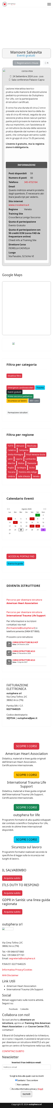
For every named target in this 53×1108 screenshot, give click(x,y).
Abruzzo (20, 445)
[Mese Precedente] (9, 509)
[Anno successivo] (45, 509)
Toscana (11, 472)
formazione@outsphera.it (21, 628)
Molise (21, 463)
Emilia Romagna (15, 454)
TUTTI (10, 445)
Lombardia (30, 459)
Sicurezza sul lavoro (17, 400)
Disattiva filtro (14, 375)
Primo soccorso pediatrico (20, 396)
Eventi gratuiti (14, 392)
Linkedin (24, 1009)
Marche (11, 463)
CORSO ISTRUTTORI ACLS (23, 651)
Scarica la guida (15, 563)
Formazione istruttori (18, 412)
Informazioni (26, 164)
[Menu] (49, 4)
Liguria (19, 459)
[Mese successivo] (44, 509)
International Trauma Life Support (25, 989)
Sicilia (32, 467)
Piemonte (31, 463)
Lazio (10, 459)
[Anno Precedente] (7, 509)
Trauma (40, 387)
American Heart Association (21, 986)
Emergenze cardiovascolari (20, 387)
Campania (23, 450)
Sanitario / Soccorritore (27, 1080)
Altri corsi (34, 400)
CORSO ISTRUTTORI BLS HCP (25, 642)
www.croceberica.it (19, 204)
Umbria (11, 476)
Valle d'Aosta (24, 476)
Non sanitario (23, 1084)
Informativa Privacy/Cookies (17, 969)
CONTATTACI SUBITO (13, 1051)
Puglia (11, 467)
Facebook (13, 1009)
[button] (44, 17)
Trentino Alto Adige (28, 472)
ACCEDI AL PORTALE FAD (21, 556)
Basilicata (31, 445)
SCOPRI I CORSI (26, 746)
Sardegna (21, 467)
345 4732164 (30, 182)
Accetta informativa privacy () (27, 1089)
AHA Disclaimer (10, 975)
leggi (40, 1089)
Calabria (12, 450)
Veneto (36, 476)
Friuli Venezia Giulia (35, 454)
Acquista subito (12, 878)
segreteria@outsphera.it (22, 958)
